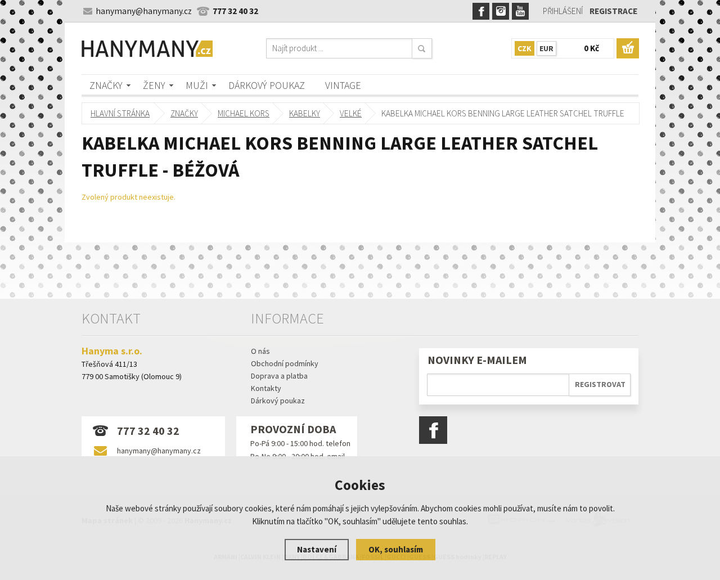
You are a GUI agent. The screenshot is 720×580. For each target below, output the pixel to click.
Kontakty (266, 388)
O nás (260, 351)
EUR (546, 48)
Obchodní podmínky (284, 363)
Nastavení (316, 549)
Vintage (343, 85)
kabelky (304, 113)
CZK (525, 48)
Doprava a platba (279, 376)
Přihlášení (563, 11)
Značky (106, 85)
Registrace (613, 11)
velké (351, 113)
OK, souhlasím (395, 549)
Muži (197, 85)
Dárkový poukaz (266, 85)
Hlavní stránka (120, 113)
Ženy (154, 85)
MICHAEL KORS (243, 113)
